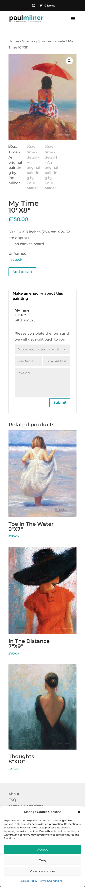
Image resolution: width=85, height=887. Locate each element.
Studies (28, 41)
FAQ (12, 800)
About (13, 794)
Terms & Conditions (50, 880)
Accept (42, 849)
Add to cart (22, 272)
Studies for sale (51, 41)
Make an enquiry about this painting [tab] (38, 296)
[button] (79, 812)
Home (13, 41)
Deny (42, 860)
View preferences (43, 871)
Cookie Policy (29, 880)
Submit (59, 402)
